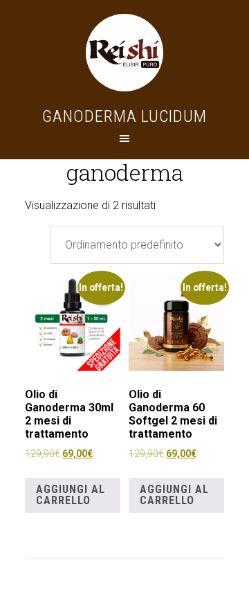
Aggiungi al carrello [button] (70, 495)
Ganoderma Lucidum (124, 116)
